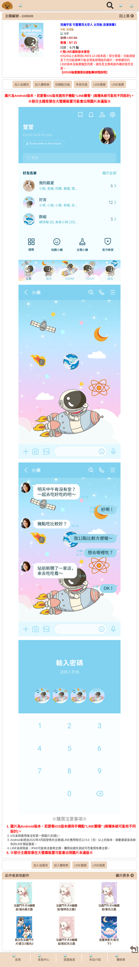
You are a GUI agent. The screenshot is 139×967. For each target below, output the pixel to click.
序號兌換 (81, 84)
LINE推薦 (118, 84)
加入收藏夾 (21, 84)
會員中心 (43, 959)
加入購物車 (42, 84)
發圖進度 (69, 959)
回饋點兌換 (62, 84)
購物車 (121, 959)
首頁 (18, 959)
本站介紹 (95, 959)
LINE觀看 (99, 84)
